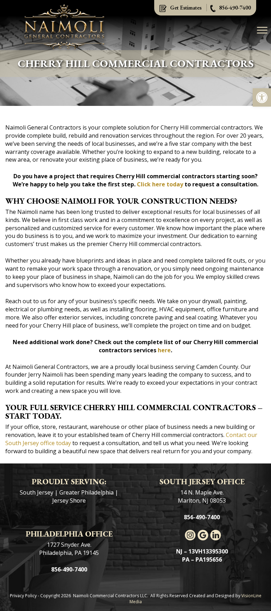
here (164, 350)
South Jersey (36, 492)
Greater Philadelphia (86, 492)
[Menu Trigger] (262, 30)
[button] (262, 97)
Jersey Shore (69, 500)
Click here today (160, 184)
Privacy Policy (23, 596)
